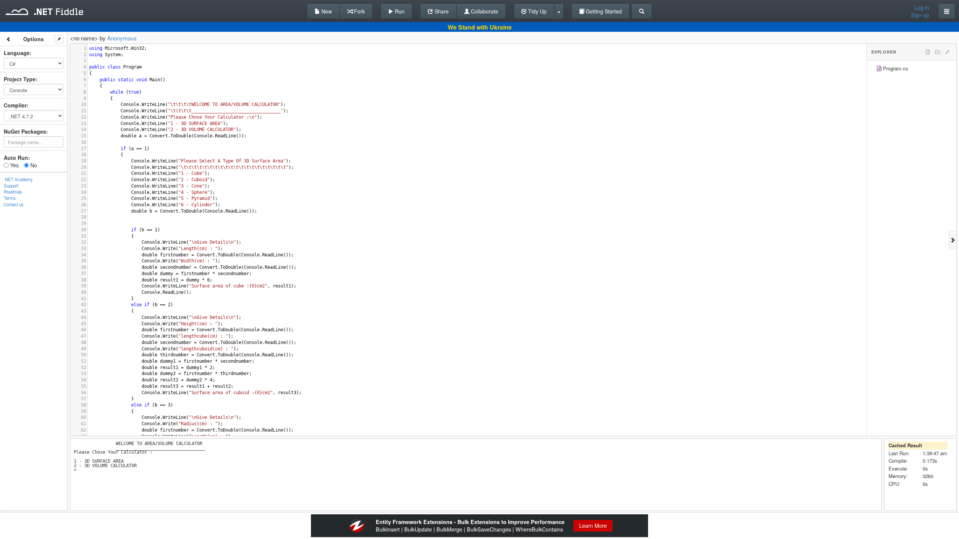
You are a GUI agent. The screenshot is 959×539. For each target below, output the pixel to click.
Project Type (20, 79)
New (326, 11)
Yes (14, 165)
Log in (921, 7)
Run (399, 11)
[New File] (927, 52)
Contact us (14, 204)
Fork (359, 11)
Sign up (920, 15)
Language (17, 53)
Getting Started (603, 11)
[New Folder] (937, 52)
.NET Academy (18, 179)
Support (11, 186)
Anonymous (122, 38)
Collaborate (483, 11)
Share (441, 11)
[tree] (911, 69)
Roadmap (13, 192)
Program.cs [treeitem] (895, 68)
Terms (10, 198)
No (33, 165)
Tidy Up (537, 11)
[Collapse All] (947, 52)
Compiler (15, 105)
